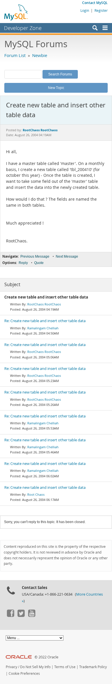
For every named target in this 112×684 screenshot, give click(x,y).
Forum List (15, 55)
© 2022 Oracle (46, 657)
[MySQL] (16, 12)
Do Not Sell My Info (35, 667)
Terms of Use (65, 667)
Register (101, 10)
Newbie (39, 55)
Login (84, 10)
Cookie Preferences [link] (24, 673)
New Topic (56, 87)
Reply (23, 263)
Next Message (67, 256)
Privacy (11, 667)
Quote (39, 263)
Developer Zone (23, 27)
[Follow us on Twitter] (21, 615)
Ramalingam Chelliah (43, 328)
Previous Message (34, 256)
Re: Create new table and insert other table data (45, 320)
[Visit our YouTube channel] (31, 615)
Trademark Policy (93, 667)
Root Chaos (36, 494)
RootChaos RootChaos (44, 304)
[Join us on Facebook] (10, 615)
